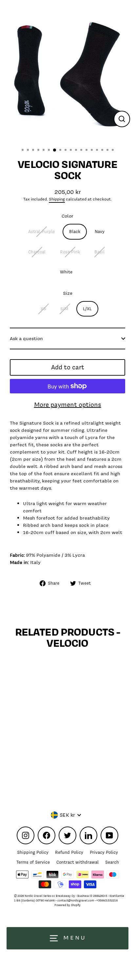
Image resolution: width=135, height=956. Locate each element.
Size (67, 293)
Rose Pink (70, 252)
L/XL (87, 309)
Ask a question (26, 338)
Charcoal (37, 252)
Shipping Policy (32, 852)
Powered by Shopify (67, 905)
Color (67, 216)
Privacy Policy (104, 852)
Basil (99, 252)
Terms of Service (33, 862)
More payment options (67, 405)
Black (74, 231)
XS (43, 309)
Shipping (57, 199)
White (66, 272)
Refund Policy (69, 852)
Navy (100, 231)
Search (112, 862)
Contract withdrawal (77, 862)
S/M (64, 309)
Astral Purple (41, 231)
